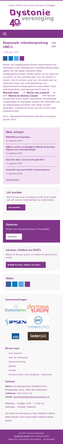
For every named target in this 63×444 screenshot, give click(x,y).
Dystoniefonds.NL (17, 362)
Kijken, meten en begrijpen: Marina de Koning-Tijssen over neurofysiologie (30, 148)
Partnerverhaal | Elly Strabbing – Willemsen (30, 374)
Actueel (12, 370)
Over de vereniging (18, 357)
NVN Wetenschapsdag (18, 137)
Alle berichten (12, 179)
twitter (16, 58)
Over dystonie (15, 353)
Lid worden (28, 5)
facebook (5, 58)
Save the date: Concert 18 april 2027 (25, 159)
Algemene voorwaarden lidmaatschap (24, 439)
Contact (11, 5)
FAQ (19, 5)
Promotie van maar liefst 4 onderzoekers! (28, 169)
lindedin (10, 58)
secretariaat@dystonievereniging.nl (31, 397)
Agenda (12, 366)
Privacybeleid (49, 439)
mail (22, 58)
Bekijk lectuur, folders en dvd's (24, 265)
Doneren (40, 5)
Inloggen (51, 5)
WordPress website (22, 436)
